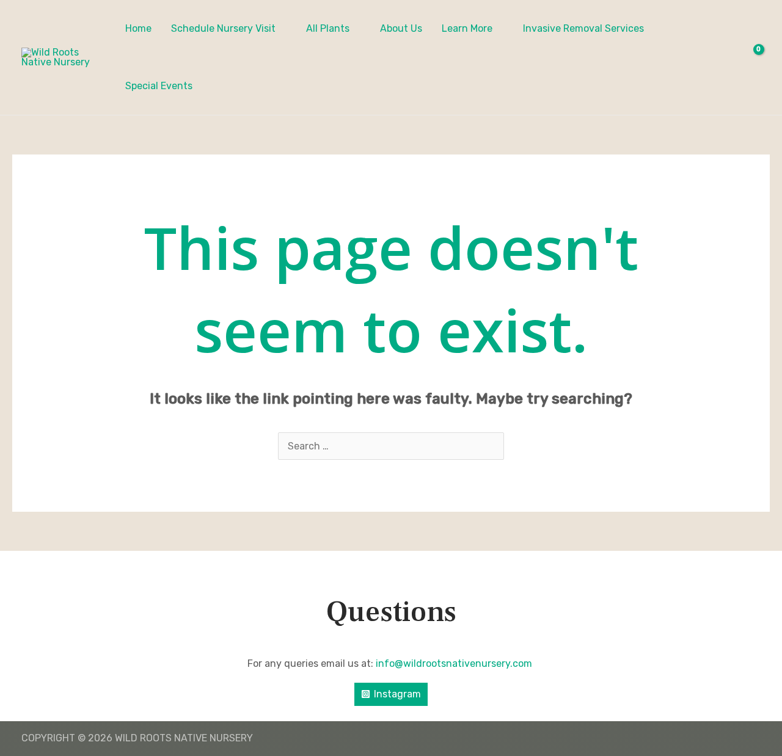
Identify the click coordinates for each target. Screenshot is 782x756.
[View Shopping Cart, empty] (750, 57)
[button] (281, 28)
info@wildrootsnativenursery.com (455, 663)
